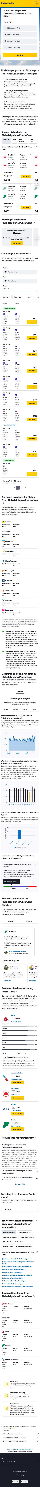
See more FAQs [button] (20, 1184)
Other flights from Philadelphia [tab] (13, 1242)
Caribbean (15, 1449)
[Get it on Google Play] (15, 1482)
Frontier (13, 1120)
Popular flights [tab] (8, 1246)
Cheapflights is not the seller (13, 1434)
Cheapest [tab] (6, 139)
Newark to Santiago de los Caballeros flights (17, 1275)
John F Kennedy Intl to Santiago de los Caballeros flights (18, 1263)
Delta (13, 1015)
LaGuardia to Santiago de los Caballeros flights (17, 1286)
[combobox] (8, 22)
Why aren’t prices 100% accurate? (15, 1441)
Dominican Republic (25, 1449)
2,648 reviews (16, 1126)
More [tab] (34, 709)
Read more (7, 980)
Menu (37, 2)
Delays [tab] (24, 709)
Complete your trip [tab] (25, 1232)
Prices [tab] (6, 709)
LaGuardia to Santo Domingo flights (14, 1281)
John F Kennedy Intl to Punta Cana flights (15, 1259)
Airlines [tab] (15, 709)
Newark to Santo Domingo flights (13, 1269)
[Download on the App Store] (24, 1482)
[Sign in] (33, 4)
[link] (17, 243)
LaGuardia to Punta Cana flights (12, 1278)
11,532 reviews (16, 1095)
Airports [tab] (29, 921)
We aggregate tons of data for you (14, 1437)
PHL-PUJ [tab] (20, 691)
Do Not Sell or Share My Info (20, 1471)
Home (8, 1449)
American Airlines (17, 1073)
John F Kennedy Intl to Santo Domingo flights (16, 1266)
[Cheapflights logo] (7, 3)
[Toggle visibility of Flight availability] (20, 847)
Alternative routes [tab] (9, 1232)
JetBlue (13, 1104)
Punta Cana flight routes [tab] (24, 1246)
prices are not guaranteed (9, 1428)
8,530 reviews (16, 1021)
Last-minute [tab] (21, 140)
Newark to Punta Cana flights (12, 1272)
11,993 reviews (16, 1079)
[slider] (38, 291)
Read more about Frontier (17, 951)
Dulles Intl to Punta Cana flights (12, 1284)
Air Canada (15, 1088)
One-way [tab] (31, 140)
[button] (9, 16)
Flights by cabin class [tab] (10, 1237)
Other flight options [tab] (27, 1237)
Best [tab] (14, 139)
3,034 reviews (16, 1110)
